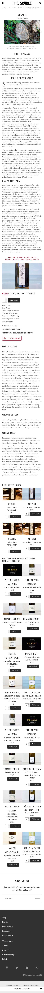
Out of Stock (33, 629)
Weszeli (6, 293)
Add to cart (14, 300)
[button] (6, 299)
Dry (19, 329)
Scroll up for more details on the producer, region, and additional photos (22, 258)
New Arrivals (7, 926)
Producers (6, 931)
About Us (6, 950)
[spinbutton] (3, 300)
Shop (4, 917)
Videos (5, 945)
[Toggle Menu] (3, 3)
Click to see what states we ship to (17, 333)
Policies (5, 959)
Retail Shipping (8, 954)
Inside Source (7, 935)
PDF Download (14, 338)
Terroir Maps (7, 941)
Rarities (5, 922)
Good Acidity (11, 329)
